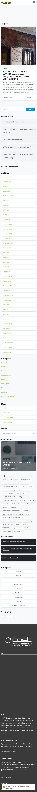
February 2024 (7, 224)
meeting (22, 500)
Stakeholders (5, 388)
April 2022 (6, 319)
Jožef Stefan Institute (9, 497)
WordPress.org (7, 422)
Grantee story (6, 375)
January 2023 (7, 281)
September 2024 (8, 196)
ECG (22, 490)
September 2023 (8, 243)
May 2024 (6, 210)
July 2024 (6, 200)
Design (30, 486)
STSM (27, 514)
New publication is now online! (15, 122)
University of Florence (9, 521)
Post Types (5, 384)
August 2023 (7, 248)
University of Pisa (7, 524)
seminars (13, 507)
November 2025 (7, 177)
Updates (4, 392)
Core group (13, 483)
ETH (3, 493)
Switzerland (6, 517)
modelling (31, 500)
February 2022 (7, 324)
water (18, 524)
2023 (10, 479)
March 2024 (6, 219)
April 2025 (6, 186)
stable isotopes (7, 514)
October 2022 (7, 290)
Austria (4, 483)
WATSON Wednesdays (9, 528)
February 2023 (7, 276)
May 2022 (6, 314)
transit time (16, 517)
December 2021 (7, 333)
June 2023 (6, 257)
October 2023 (7, 238)
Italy (18, 493)
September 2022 (8, 295)
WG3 (20, 528)
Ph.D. (13, 504)
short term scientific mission (11, 510)
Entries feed (6, 413)
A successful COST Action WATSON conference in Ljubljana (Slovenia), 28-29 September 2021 (16, 75)
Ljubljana (21, 497)
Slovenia (25, 510)
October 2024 (7, 191)
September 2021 (8, 342)
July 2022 (6, 305)
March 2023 (6, 271)
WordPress (28, 528)
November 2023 (7, 234)
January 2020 (7, 352)
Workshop (17, 531)
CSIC (23, 486)
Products (21, 504)
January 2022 (7, 328)
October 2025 (7, 181)
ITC (23, 493)
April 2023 (6, 267)
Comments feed (8, 417)
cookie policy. (10, 788)
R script (29, 504)
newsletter (5, 504)
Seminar (4, 507)
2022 (4, 479)
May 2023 (6, 262)
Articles (3, 367)
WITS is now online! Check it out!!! (17, 147)
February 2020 (7, 347)
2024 (16, 479)
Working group (6, 531)
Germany (10, 493)
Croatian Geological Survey (10, 486)
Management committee (9, 500)
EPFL (28, 490)
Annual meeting (25, 479)
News (3, 379)
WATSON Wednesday (8, 396)
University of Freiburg (25, 521)
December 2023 (7, 229)
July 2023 (6, 253)
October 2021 (7, 338)
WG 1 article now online (12, 140)
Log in (5, 408)
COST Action (23, 483)
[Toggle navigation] (34, 2)
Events (3, 371)
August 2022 (7, 300)
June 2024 (6, 205)
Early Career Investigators (10, 490)
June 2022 (6, 309)
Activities (4, 362)
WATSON (25, 524)
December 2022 (7, 286)
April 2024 (6, 215)
